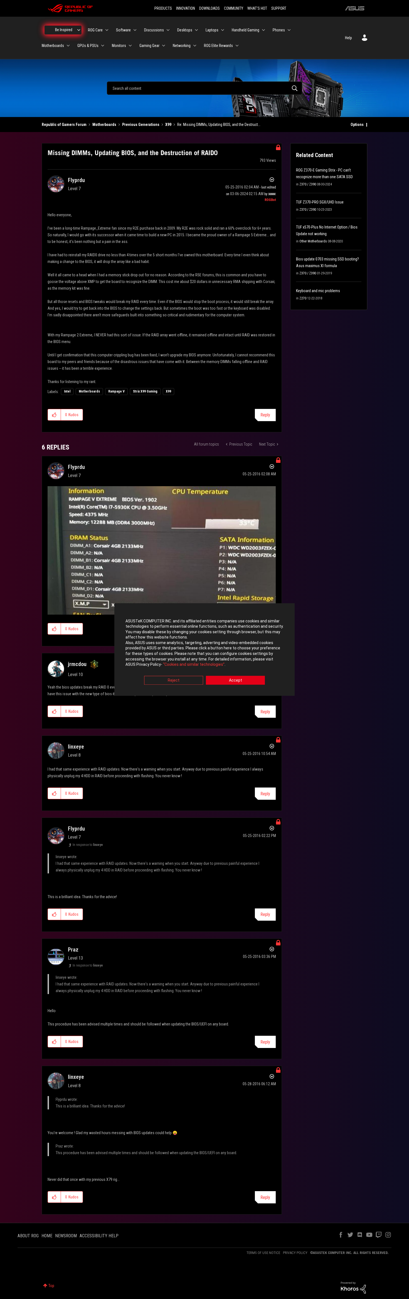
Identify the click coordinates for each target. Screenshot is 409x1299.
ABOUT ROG (28, 1235)
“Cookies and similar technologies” (194, 664)
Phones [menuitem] (279, 30)
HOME (46, 1235)
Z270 (302, 298)
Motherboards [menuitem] (53, 45)
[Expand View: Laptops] (222, 30)
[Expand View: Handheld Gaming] (263, 30)
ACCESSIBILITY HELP (99, 1235)
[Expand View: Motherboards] (68, 45)
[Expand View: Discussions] (168, 30)
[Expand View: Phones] (289, 30)
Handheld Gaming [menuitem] (245, 30)
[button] (54, 414)
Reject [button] (173, 680)
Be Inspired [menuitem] (63, 30)
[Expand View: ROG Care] (107, 30)
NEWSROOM (66, 1235)
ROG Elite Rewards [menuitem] (218, 45)
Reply (265, 415)
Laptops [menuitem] (212, 30)
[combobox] (204, 88)
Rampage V (116, 391)
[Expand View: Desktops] (196, 30)
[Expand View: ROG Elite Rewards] (237, 45)
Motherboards (104, 124)
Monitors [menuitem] (119, 45)
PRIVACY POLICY (295, 1253)
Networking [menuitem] (182, 45)
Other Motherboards (313, 241)
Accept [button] (235, 680)
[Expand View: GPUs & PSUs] (102, 45)
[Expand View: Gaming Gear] (163, 45)
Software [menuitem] (123, 30)
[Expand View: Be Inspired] (79, 30)
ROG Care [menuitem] (95, 30)
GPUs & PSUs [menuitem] (87, 45)
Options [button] (357, 124)
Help (348, 38)
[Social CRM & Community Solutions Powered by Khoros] (353, 1287)
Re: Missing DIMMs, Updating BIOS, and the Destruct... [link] (218, 124)
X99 (168, 124)
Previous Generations (140, 124)
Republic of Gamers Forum (64, 124)
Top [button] (51, 1285)
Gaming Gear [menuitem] (149, 45)
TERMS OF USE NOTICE (263, 1253)
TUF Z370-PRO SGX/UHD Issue (320, 202)
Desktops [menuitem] (184, 30)
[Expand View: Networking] (195, 45)
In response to (88, 845)
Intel (67, 391)
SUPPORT (278, 8)
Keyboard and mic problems (318, 291)
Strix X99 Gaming (145, 391)
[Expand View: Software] (135, 30)
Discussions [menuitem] (154, 30)
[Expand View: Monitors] (130, 45)
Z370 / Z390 (307, 184)
